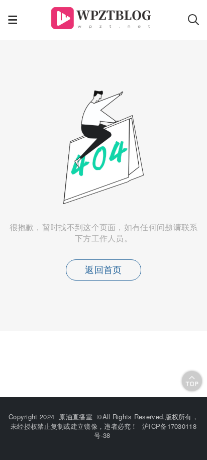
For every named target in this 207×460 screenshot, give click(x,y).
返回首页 (103, 270)
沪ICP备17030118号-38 (145, 430)
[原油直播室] (102, 26)
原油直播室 (75, 416)
